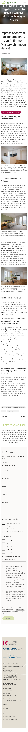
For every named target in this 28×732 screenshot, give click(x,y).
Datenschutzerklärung (17, 588)
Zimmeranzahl (7, 536)
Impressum (6, 714)
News (5, 711)
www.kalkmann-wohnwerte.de (12, 679)
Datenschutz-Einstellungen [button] (11, 719)
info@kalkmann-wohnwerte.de (12, 677)
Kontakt (5, 708)
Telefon (5, 494)
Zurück (4, 416)
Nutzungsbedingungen (18, 611)
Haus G (4, 411)
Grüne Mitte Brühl (6, 53)
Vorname (5, 470)
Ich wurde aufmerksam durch (12, 556)
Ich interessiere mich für (10, 519)
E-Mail (4, 486)
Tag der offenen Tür (13, 411)
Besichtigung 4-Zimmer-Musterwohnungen (13, 407)
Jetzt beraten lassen (11, 112)
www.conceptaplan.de (9, 690)
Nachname (6, 478)
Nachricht (5, 502)
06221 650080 (12, 675)
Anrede (5, 462)
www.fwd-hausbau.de (9, 695)
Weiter (23, 416)
